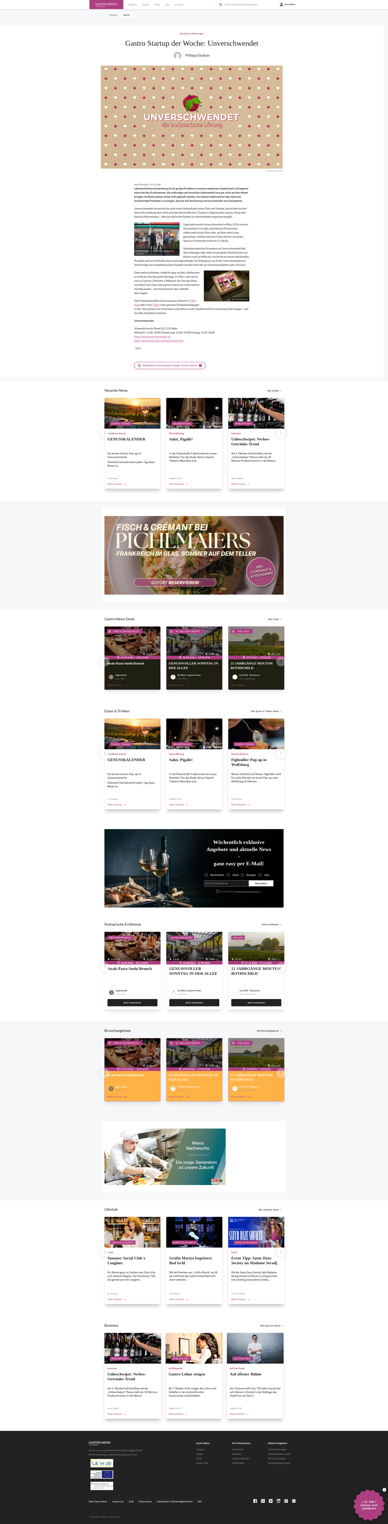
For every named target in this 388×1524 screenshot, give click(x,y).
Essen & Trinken (121, 423)
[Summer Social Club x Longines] (132, 1232)
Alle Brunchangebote (268, 1030)
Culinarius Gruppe (277, 1449)
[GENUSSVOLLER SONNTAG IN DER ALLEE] (194, 641)
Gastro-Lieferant (240, 1458)
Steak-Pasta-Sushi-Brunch (125, 663)
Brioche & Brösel (239, 754)
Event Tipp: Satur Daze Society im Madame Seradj (254, 1260)
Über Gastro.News (98, 1501)
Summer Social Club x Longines (126, 1260)
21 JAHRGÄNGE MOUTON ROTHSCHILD (252, 665)
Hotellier (236, 1454)
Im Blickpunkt (243, 423)
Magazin (132, 4)
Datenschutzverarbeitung (246, 891)
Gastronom (237, 1449)
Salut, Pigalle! (181, 439)
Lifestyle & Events (123, 1242)
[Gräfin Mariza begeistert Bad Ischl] (194, 1232)
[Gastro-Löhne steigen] (194, 1348)
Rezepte (179, 4)
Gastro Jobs (202, 1463)
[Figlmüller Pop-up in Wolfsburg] (256, 733)
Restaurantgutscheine (279, 1463)
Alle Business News (270, 1325)
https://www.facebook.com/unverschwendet (159, 340)
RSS (200, 1501)
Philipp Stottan (197, 55)
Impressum (118, 1501)
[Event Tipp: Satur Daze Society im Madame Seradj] (256, 1232)
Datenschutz (145, 1501)
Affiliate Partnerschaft (279, 1454)
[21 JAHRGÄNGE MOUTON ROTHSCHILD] (256, 641)
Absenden (261, 883)
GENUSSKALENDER (126, 439)
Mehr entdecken (270, 924)
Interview (236, 433)
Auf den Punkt (242, 1358)
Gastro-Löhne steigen (187, 1374)
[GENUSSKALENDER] (132, 413)
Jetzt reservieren (132, 1002)
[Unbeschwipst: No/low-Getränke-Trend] (256, 413)
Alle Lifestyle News (268, 1209)
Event (110, 1252)
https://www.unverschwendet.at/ (152, 336)
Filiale (156, 304)
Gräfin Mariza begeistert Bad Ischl (190, 1260)
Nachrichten (217, 875)
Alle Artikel (273, 390)
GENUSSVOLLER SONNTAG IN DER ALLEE (193, 665)
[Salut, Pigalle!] (194, 413)
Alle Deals (273, 619)
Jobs (167, 4)
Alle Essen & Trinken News (265, 711)
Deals (157, 4)
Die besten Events (116, 433)
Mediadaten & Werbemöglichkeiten (174, 1501)
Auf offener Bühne (245, 1374)
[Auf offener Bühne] (255, 1348)
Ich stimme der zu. (240, 891)
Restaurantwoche (277, 1458)
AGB (131, 1501)
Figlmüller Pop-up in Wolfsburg (248, 762)
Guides (145, 4)
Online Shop (238, 1463)
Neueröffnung (182, 423)
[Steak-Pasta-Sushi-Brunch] (132, 641)
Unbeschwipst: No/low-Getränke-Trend (250, 441)
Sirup (126, 15)
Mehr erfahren (114, 484)
